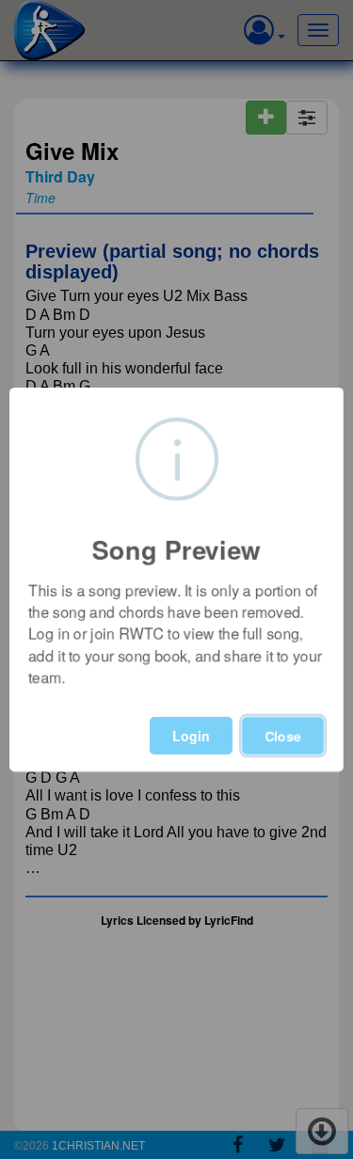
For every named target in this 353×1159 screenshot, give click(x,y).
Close (283, 735)
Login (191, 735)
